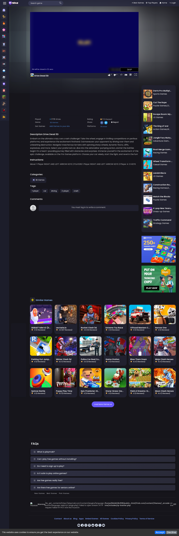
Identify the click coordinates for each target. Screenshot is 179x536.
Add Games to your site (60, 126)
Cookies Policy (117, 518)
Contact (58, 518)
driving (54, 191)
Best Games (52, 493)
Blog (75, 518)
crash (76, 191)
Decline (171, 532)
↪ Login (173, 3)
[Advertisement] (18, 45)
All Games (104, 518)
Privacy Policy (131, 518)
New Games (39, 493)
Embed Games (91, 518)
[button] (136, 74)
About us (68, 518)
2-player (65, 191)
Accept (160, 532)
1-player (35, 191)
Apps (81, 518)
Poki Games (64, 493)
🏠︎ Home (163, 3)
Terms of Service (146, 518)
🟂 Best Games (138, 3)
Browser (104, 126)
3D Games (54, 122)
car (44, 191)
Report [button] (116, 122)
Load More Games (101, 404)
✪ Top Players (152, 3)
